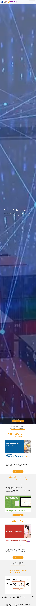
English (32, 0)
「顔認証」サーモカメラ (18, 521)
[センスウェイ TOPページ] (12, 1)
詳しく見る (18, 471)
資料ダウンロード (18, 421)
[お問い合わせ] (31, 2)
